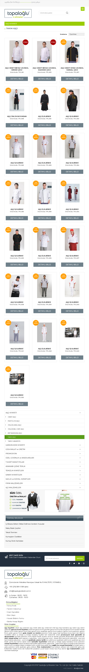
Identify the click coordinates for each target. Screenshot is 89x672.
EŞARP (55, 633)
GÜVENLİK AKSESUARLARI (66, 636)
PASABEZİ (36, 649)
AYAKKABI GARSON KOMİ (49, 631)
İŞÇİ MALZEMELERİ (13, 488)
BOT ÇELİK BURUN (51, 640)
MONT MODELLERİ (14, 645)
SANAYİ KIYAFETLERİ (14, 475)
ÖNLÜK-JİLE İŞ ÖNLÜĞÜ (54, 642)
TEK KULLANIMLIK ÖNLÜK (52, 635)
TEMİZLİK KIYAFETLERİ (15, 471)
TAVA (56, 649)
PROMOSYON (11, 454)
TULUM (6, 645)
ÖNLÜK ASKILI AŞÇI (14, 425)
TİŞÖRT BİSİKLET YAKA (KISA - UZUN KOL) (16, 640)
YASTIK (83, 649)
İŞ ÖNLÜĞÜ (27, 635)
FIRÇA (52, 647)
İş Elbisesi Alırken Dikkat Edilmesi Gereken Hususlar (25, 524)
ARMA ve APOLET (53, 636)
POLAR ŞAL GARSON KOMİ (66, 629)
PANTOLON (44, 633)
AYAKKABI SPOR (77, 640)
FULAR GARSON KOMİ (34, 631)
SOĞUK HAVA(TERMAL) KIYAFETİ (28, 643)
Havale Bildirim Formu (15, 618)
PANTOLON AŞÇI (14, 421)
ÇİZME (11, 642)
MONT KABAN (32, 636)
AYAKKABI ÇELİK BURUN (64, 640)
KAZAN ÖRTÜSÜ (49, 649)
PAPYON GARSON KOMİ (65, 631)
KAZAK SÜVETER (42, 636)
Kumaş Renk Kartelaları (14, 541)
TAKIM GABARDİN (14, 441)
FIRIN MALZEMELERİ (14, 483)
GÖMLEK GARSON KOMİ (51, 629)
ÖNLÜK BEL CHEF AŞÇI (16, 429)
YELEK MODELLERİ (25, 645)
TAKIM (81, 645)
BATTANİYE (14, 650)
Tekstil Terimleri (11, 532)
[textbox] (51, 13)
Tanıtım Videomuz (14, 609)
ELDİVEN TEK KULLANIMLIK (69, 647)
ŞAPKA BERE (78, 636)
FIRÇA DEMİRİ (62, 649)
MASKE (14, 649)
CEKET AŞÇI (12, 417)
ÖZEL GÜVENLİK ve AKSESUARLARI (20, 458)
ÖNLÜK (50, 633)
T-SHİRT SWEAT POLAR (15, 462)
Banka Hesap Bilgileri (15, 622)
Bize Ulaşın (11, 615)
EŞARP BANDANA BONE (69, 642)
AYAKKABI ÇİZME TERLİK (15, 466)
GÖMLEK (17, 636)
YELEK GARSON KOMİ (16, 633)
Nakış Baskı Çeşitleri (13, 528)
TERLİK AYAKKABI (21, 647)
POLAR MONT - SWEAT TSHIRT (53, 638)
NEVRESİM (7, 650)
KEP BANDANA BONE (65, 633)
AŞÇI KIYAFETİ (11, 413)
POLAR (76, 643)
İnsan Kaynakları (13, 612)
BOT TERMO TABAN (20, 642)
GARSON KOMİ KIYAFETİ (15, 445)
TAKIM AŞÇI (12, 437)
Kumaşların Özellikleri (14, 537)
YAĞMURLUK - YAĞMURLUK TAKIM (57, 643)
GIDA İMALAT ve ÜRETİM (15, 449)
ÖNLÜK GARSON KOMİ (20, 631)
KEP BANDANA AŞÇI (15, 433)
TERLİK (29, 642)
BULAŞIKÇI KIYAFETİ (38, 635)
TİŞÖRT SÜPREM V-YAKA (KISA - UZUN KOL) (31, 638)
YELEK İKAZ (47, 645)
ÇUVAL (42, 649)
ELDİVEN (33, 647)
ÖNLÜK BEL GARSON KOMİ (36, 629)
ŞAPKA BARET (42, 643)
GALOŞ (28, 647)
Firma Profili (11, 606)
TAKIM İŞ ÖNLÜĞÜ (18, 635)
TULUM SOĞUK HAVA (38, 645)
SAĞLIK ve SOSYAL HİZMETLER (18, 479)
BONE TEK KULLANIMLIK (25, 649)
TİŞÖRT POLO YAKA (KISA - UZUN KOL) (73, 638)
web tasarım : (68, 668)
